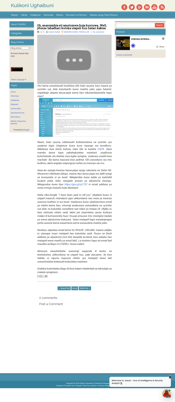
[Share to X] (43, 276)
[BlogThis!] (41, 276)
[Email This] (38, 276)
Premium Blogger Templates (108, 386)
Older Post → (85, 288)
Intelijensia (35, 15)
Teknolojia (48, 15)
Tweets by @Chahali (124, 55)
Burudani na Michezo (76, 15)
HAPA (100, 149)
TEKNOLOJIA (84, 32)
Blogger (26, 130)
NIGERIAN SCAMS (71, 32)
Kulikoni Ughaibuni (32, 5)
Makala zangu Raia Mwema (103, 15)
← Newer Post (64, 288)
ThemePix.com (69, 386)
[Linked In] (146, 7)
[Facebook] (124, 7)
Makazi (14, 15)
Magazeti (14, 104)
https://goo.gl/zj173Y (75, 184)
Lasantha (93, 386)
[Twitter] (131, 7)
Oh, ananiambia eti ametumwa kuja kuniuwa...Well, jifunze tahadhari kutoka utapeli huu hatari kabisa (72, 27)
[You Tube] (154, 7)
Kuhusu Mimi (16, 109)
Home (74, 288)
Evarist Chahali (54, 32)
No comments (98, 32)
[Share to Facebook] (46, 276)
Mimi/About (15, 117)
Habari (24, 15)
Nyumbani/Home (17, 113)
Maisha (59, 15)
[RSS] (161, 7)
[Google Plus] (139, 7)
